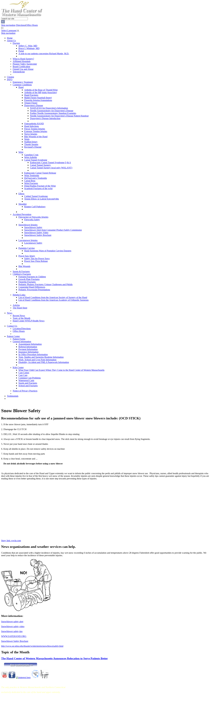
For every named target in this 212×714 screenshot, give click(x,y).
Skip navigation (8, 25)
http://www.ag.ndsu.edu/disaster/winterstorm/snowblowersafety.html (32, 646)
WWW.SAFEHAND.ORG (13, 636)
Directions (20, 25)
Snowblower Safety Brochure (14, 641)
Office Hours (32, 25)
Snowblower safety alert (12, 621)
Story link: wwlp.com (11, 540)
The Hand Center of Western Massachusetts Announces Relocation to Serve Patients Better (54, 658)
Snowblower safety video (12, 626)
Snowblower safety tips (11, 631)
